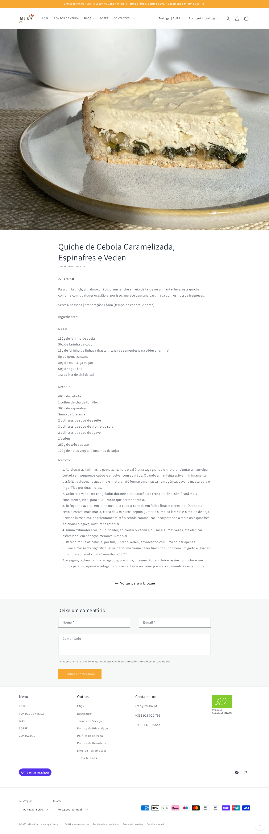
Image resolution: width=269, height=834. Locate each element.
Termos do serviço (133, 824)
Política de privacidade (106, 824)
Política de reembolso (77, 824)
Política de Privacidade (92, 728)
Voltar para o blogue (137, 583)
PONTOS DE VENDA (31, 714)
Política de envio (156, 824)
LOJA (22, 706)
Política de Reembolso (92, 743)
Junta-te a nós (87, 758)
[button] (89, 18)
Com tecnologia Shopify (47, 824)
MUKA (31, 824)
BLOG (22, 721)
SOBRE (23, 728)
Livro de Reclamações (92, 751)
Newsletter (84, 714)
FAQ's (80, 706)
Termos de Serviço (89, 721)
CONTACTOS (27, 736)
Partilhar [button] (68, 279)
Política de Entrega (90, 736)
